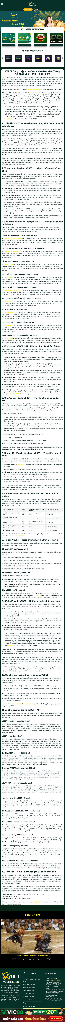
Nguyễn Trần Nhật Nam (35, 89)
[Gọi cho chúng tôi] (51, 999)
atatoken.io (21, 464)
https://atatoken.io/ (56, 980)
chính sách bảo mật (15, 704)
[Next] (64, 941)
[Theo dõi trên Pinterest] (54, 999)
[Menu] (2, 4)
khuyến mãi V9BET (13, 394)
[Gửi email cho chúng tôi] (48, 999)
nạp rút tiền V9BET (17, 536)
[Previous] (1, 941)
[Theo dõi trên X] (46, 999)
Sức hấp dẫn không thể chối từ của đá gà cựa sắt (32, 955)
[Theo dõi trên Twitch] (60, 999)
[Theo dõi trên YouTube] (57, 999)
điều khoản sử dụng (29, 704)
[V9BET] (32, 4)
